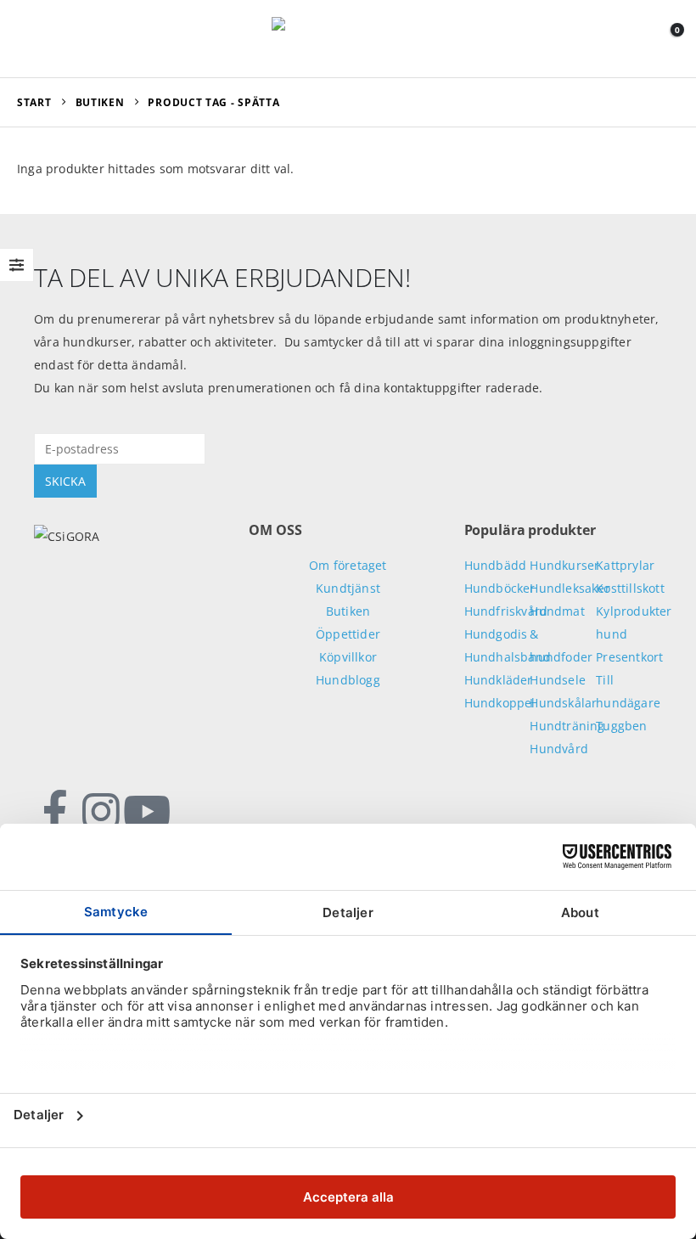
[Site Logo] (348, 38)
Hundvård (559, 749)
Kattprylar (625, 565)
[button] (32, 38)
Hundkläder (498, 680)
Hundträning (567, 726)
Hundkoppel (500, 703)
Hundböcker (500, 588)
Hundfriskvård (506, 611)
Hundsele (558, 680)
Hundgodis (496, 634)
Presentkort (629, 657)
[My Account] (633, 38)
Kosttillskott (630, 588)
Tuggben (621, 726)
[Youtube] (147, 812)
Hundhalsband (507, 657)
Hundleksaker (569, 588)
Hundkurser (564, 565)
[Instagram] (101, 812)
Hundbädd (495, 565)
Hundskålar (563, 703)
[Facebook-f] (55, 812)
